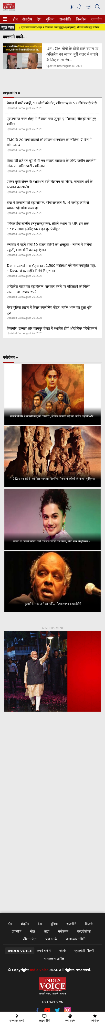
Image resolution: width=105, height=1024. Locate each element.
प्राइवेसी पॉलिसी (84, 950)
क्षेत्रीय (26, 19)
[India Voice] (9, 9)
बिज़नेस (80, 19)
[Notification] (79, 8)
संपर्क (62, 950)
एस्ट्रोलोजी (84, 931)
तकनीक (96, 19)
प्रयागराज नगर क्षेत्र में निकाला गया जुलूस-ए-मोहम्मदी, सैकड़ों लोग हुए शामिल (53, 27)
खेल (32, 931)
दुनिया (49, 19)
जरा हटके (51, 938)
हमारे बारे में (44, 950)
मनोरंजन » (10, 357)
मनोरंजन (63, 931)
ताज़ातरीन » (11, 92)
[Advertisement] (52, 779)
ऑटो (46, 931)
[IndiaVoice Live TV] (88, 8)
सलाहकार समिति (75, 938)
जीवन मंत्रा (29, 938)
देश (39, 19)
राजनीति (64, 19)
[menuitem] (15, 19)
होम (15, 19)
